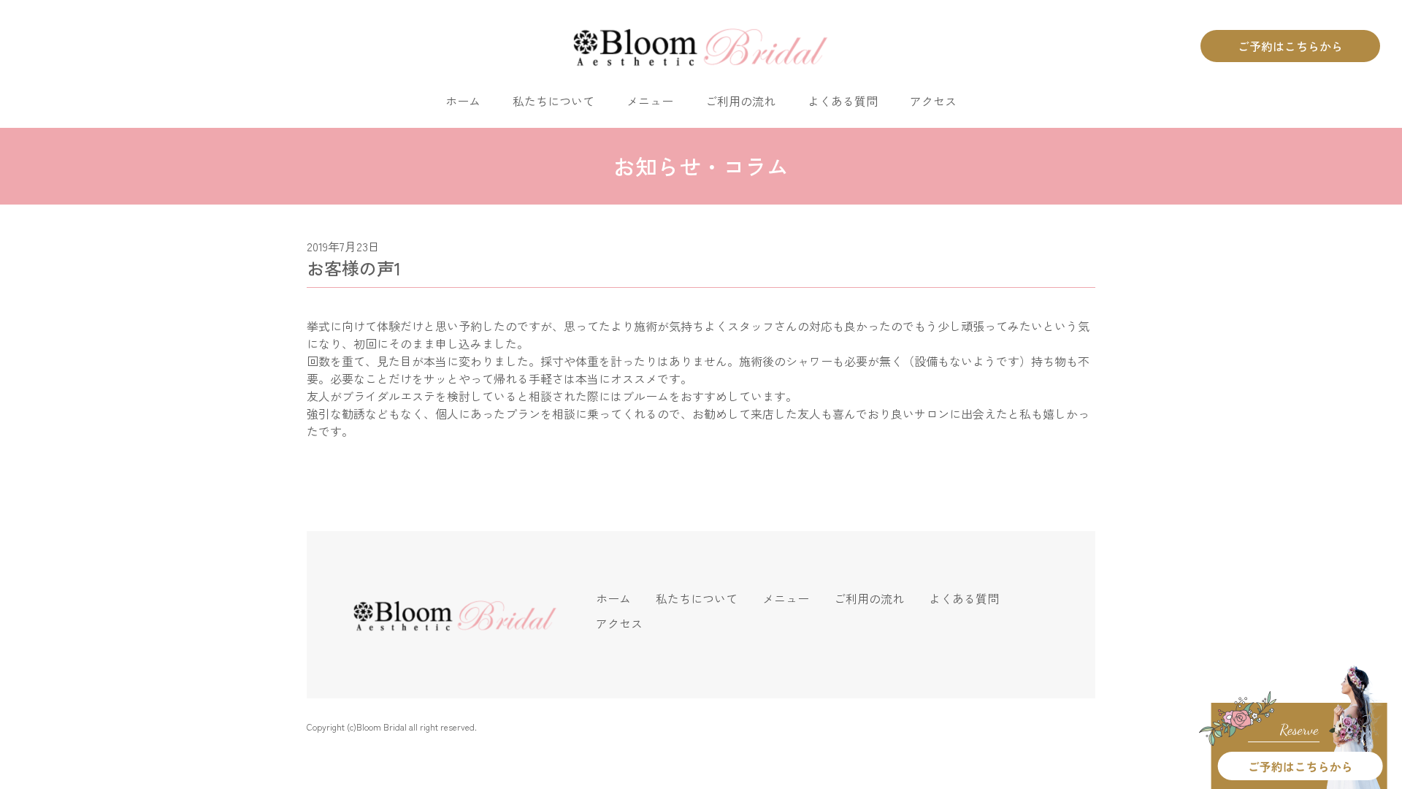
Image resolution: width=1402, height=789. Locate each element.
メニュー (650, 101)
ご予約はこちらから (1290, 46)
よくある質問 (843, 101)
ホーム (462, 101)
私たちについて (553, 101)
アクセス (933, 101)
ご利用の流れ (740, 101)
